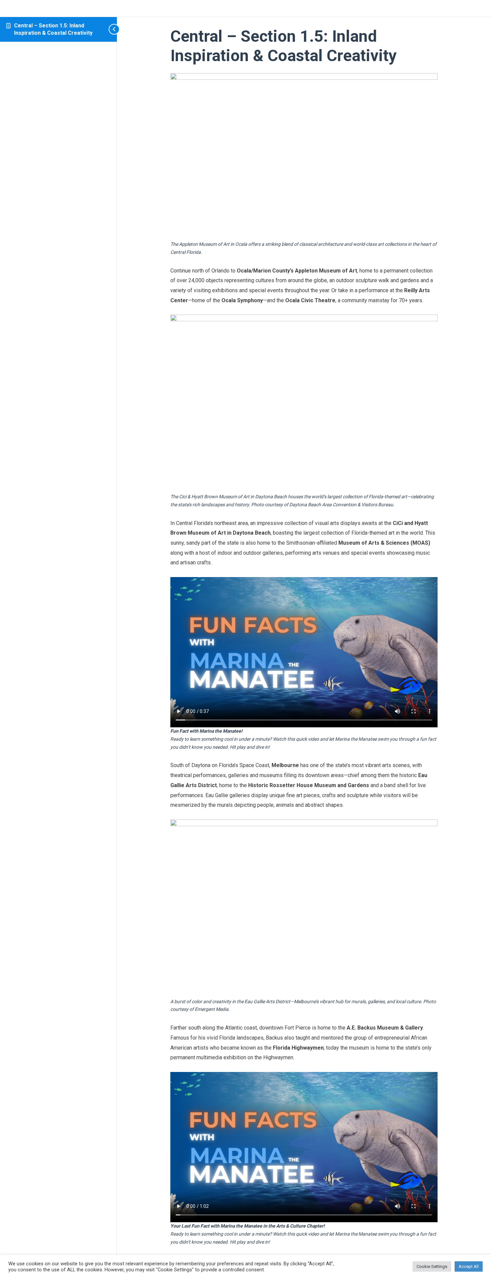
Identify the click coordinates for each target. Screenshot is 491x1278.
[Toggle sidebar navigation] (103, 29)
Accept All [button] (469, 1266)
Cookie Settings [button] (432, 1266)
